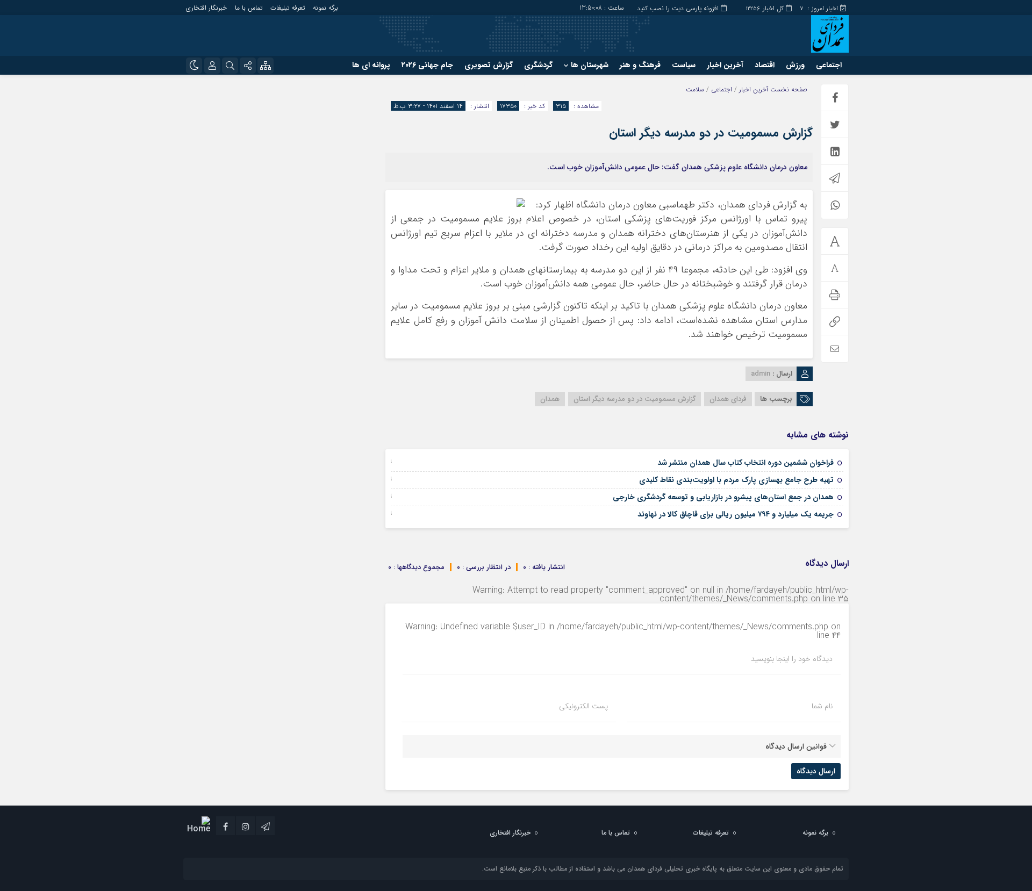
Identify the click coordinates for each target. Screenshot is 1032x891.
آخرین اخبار (725, 65)
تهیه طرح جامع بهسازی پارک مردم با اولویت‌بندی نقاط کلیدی (736, 480)
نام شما (822, 706)
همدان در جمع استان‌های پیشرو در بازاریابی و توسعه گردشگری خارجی (723, 497)
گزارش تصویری (488, 65)
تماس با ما (248, 8)
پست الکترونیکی (583, 706)
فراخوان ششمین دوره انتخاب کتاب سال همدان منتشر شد (745, 463)
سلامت (695, 89)
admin (760, 373)
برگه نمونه (325, 8)
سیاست (684, 65)
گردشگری (538, 65)
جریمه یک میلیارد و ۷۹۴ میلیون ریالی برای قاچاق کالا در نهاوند (735, 514)
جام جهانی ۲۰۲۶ (427, 65)
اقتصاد (765, 65)
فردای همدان (728, 399)
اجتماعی (829, 65)
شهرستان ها (589, 65)
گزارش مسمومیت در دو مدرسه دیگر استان (711, 133)
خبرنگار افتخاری (206, 8)
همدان (550, 399)
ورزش (795, 65)
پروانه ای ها (371, 65)
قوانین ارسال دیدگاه (796, 746)
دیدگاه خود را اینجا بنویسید (792, 659)
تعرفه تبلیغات (287, 8)
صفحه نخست (787, 89)
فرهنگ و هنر (640, 65)
